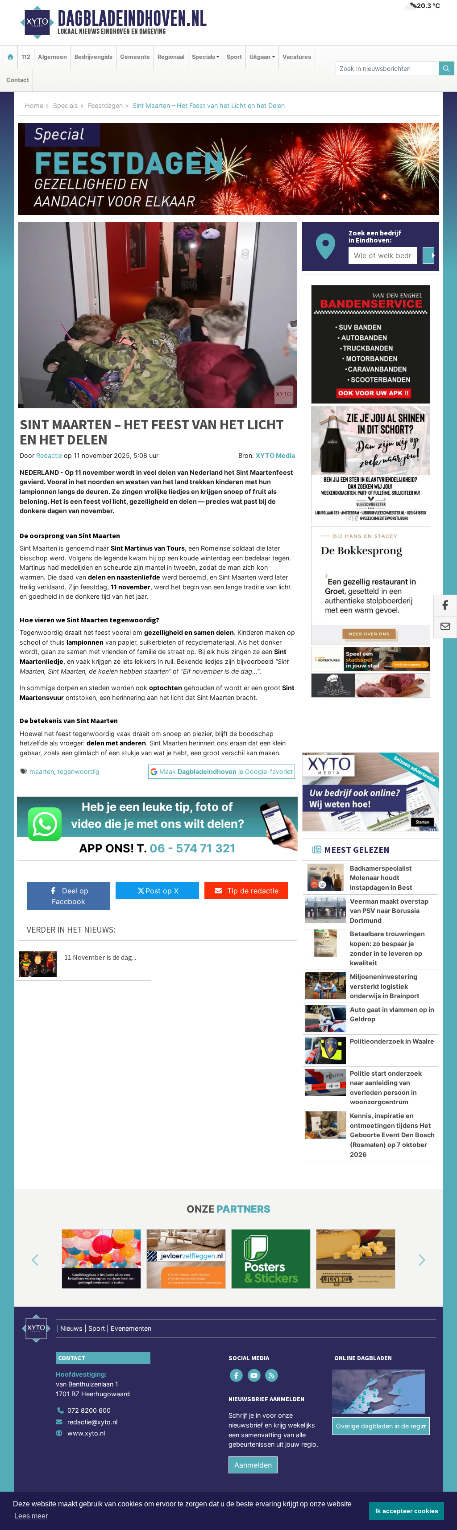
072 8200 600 (89, 1410)
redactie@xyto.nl (92, 1422)
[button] (25, 1260)
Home (34, 105)
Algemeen (52, 56)
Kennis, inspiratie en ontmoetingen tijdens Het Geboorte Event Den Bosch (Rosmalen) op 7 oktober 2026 (392, 1135)
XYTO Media (275, 455)
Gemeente (135, 56)
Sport (234, 56)
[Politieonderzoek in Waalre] (325, 1050)
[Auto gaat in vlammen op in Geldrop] (325, 1018)
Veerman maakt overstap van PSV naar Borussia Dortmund (389, 910)
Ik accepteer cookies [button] (406, 1510)
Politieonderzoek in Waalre (392, 1041)
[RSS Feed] (272, 1375)
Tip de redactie (252, 890)
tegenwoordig (79, 771)
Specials (65, 105)
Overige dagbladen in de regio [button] (381, 1426)
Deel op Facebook (70, 896)
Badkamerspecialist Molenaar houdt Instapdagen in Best (381, 877)
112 (25, 56)
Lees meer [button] (31, 1516)
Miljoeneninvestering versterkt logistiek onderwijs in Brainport (385, 986)
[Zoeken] (447, 68)
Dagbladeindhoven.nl (132, 18)
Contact (17, 80)
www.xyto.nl (86, 1433)
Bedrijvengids (93, 56)
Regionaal (171, 56)
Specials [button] (203, 56)
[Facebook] (237, 1375)
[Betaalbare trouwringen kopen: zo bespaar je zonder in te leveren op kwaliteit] (325, 943)
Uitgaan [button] (259, 56)
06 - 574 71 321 (193, 848)
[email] (445, 627)
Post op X (162, 890)
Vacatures (297, 56)
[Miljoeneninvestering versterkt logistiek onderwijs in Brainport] (325, 985)
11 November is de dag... (100, 957)
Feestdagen (105, 105)
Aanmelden (253, 1464)
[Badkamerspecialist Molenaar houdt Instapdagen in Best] (325, 877)
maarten (41, 771)
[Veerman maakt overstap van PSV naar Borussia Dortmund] (325, 910)
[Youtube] (254, 1375)
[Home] (10, 56)
